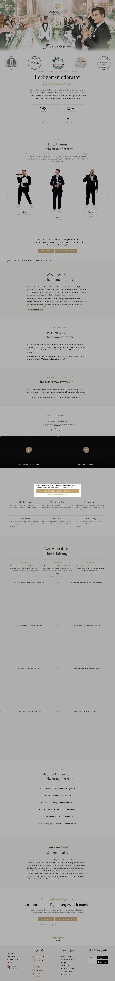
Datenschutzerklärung (72, 487)
